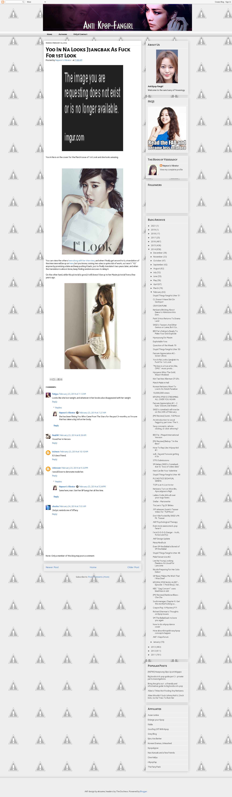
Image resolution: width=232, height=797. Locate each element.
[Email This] (51, 379)
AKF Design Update (161, 539)
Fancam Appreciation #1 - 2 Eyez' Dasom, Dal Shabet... (165, 404)
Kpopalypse (153, 748)
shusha (55, 506)
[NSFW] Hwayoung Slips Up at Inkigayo (165, 672)
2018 (153, 233)
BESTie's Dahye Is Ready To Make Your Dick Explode (165, 332)
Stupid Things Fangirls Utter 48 (166, 553)
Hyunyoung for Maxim (162, 337)
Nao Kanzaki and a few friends (161, 753)
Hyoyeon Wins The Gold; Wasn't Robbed (164, 373)
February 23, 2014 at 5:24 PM (92, 486)
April (155, 284)
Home (49, 34)
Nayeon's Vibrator (67, 412)
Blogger (143, 791)
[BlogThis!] (53, 379)
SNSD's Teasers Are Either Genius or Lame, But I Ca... (165, 326)
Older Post (133, 567)
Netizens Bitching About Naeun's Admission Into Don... (164, 312)
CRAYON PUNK (160, 306)
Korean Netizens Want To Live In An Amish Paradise (165, 387)
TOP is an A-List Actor (163, 485)
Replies (58, 407)
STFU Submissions (161, 460)
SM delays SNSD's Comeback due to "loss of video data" (166, 465)
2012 (153, 651)
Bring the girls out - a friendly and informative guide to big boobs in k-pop (165, 684)
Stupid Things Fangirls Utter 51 (166, 295)
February (157, 292)
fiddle (150, 724)
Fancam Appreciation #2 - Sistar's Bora (164, 354)
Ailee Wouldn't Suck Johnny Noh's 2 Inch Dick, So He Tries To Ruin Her (166, 696)
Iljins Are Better (155, 738)
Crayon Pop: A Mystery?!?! (165, 608)
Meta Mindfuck (159, 542)
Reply (54, 402)
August (156, 268)
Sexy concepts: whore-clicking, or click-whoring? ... (165, 428)
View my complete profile (171, 169)
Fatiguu (55, 394)
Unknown (56, 468)
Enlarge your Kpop (156, 720)
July (155, 272)
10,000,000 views (161, 393)
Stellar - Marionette (161, 501)
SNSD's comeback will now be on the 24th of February (166, 410)
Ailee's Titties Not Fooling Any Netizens (166, 691)
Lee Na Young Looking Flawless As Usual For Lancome (163, 563)
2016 (153, 241)
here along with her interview (81, 260)
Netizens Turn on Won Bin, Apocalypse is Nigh (165, 490)
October (157, 260)
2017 (153, 237)
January (157, 642)
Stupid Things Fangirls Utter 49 (166, 474)
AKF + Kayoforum (160, 637)
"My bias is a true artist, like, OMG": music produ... (165, 367)
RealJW (55, 435)
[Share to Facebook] (58, 379)
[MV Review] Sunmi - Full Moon (166, 416)
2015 (153, 245)
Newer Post (52, 567)
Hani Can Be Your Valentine (165, 471)
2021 (153, 226)
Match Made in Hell (161, 382)
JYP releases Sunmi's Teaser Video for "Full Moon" (165, 510)
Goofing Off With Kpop (158, 729)
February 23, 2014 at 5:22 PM (75, 468)
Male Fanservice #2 (162, 557)
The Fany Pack (154, 767)
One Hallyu (153, 757)
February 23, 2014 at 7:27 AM (92, 412)
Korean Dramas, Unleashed (160, 743)
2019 (153, 230)
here (72, 263)
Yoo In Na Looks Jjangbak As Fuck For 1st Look (166, 361)
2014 (153, 249)
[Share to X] (56, 379)
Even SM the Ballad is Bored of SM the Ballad (166, 547)
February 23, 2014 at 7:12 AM (72, 394)
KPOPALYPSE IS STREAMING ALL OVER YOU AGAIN (165, 398)
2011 (153, 655)
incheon (55, 451)
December (158, 253)
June (155, 276)
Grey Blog (152, 734)
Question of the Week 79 (164, 345)
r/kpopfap (152, 762)
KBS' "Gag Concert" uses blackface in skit (164, 589)
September (158, 264)
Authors (63, 34)
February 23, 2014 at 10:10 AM (74, 451)
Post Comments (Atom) (98, 577)
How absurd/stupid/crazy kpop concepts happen (166, 632)
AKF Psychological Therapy (165, 522)
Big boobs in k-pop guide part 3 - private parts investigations (165, 677)
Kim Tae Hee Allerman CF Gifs (166, 379)
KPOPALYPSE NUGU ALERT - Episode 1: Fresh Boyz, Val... (166, 583)
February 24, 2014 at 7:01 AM (72, 506)
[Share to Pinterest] (61, 379)
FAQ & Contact (80, 34)
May (155, 280)
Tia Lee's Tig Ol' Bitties (163, 505)
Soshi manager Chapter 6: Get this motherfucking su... (166, 602)
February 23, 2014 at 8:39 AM (73, 435)
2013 (153, 647)
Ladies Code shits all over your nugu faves (164, 496)
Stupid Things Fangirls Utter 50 (166, 349)
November (158, 257)
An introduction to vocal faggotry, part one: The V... (166, 421)
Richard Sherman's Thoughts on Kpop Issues (165, 612)
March (156, 288)
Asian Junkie (153, 715)
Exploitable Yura (160, 341)
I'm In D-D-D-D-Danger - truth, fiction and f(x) (166, 533)
